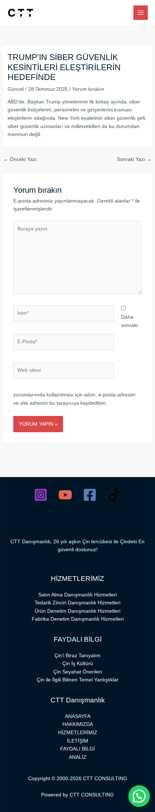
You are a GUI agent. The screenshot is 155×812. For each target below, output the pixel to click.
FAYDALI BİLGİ (77, 749)
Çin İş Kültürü (77, 663)
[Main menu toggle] (140, 12)
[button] (139, 796)
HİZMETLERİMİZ (77, 732)
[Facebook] (90, 495)
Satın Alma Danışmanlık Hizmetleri (77, 595)
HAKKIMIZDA (77, 724)
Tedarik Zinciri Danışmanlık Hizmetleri (77, 602)
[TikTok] (114, 495)
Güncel (16, 89)
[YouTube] (65, 495)
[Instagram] (41, 495)
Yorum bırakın (88, 89)
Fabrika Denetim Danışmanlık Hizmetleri (78, 619)
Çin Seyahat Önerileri (77, 672)
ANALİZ (78, 757)
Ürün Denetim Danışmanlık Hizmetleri (77, 611)
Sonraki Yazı (134, 159)
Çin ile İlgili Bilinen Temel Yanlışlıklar (78, 680)
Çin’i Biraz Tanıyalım (77, 655)
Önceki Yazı (20, 159)
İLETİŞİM (77, 741)
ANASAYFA (77, 716)
